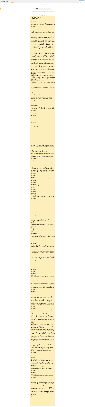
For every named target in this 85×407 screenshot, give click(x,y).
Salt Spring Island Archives (4, 1)
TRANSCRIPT (43, 15)
